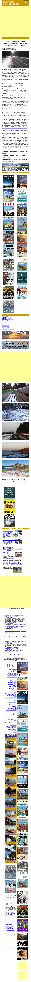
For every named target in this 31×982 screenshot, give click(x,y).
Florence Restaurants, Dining (11, 701)
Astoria (15, 707)
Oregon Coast (17, 654)
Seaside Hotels (14, 671)
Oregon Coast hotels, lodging (17, 479)
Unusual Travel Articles (9, 904)
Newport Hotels (14, 679)
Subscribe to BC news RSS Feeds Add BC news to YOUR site (11, 897)
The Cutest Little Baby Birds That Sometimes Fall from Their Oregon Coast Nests (15, 637)
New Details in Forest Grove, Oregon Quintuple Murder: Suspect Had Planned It (14, 611)
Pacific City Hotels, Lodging (7, 321)
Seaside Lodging (5, 316)
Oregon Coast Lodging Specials (8, 329)
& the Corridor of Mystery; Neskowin (10, 806)
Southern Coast (11, 862)
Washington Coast (10, 738)
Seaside (11, 757)
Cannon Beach (11, 765)
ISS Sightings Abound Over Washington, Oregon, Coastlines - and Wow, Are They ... (14, 648)
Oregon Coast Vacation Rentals (8, 328)
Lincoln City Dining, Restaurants (11, 697)
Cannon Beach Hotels (13, 672)
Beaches (25, 37)
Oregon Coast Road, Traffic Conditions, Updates (14, 128)
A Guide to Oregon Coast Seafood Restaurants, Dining (10, 927)
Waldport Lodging (5, 326)
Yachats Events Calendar (12, 714)
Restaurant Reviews (13, 702)
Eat (9, 37)
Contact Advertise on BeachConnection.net (15, 657)
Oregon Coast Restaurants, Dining (18, 481)
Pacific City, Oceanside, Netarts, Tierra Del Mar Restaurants (11, 694)
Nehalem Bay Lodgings (6, 318)
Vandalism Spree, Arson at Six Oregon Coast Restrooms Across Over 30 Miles (14, 616)
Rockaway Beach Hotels (12, 675)
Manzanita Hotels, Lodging (7, 319)
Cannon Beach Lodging (6, 317)
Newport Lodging (5, 325)
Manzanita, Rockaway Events (11, 710)
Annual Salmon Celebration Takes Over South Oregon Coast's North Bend (14, 622)
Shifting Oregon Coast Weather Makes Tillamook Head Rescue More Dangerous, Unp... (15, 642)
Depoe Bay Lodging (6, 323)
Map (6, 161)
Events (13, 37)
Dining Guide (13, 689)
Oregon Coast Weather (10, 151)
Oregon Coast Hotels (7, 159)
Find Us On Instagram (10, 930)
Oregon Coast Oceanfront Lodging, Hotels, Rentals (10, 923)
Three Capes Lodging (6, 320)
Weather (19, 37)
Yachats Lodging (5, 327)
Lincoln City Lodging (6, 322)
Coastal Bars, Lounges (11, 722)
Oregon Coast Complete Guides (11, 725)
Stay (5, 37)
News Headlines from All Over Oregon (10, 913)
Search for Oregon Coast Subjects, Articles (12, 731)
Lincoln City (9, 805)
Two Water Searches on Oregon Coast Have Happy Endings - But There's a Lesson (15, 627)
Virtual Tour (11, 161)
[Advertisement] (15, 21)
